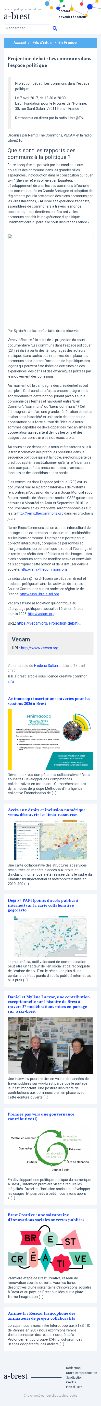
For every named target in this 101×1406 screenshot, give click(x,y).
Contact (64, 11)
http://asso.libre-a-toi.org (39, 594)
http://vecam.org (41, 614)
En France (67, 42)
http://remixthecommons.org (40, 513)
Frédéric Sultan (46, 666)
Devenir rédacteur (72, 17)
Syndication (74, 1377)
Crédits (71, 1382)
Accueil (19, 42)
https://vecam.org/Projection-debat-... (49, 623)
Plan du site (74, 1387)
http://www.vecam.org (39, 648)
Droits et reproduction (81, 1373)
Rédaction (73, 1368)
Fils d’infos (42, 42)
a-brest (17, 15)
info (11, 682)
